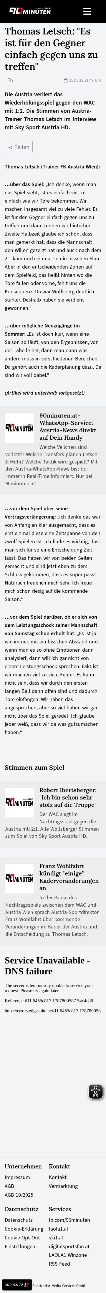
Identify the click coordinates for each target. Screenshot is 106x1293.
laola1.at (58, 1229)
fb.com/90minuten (69, 1220)
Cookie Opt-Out (22, 1238)
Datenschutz (19, 1220)
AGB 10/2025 (19, 1195)
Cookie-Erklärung (24, 1229)
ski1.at (56, 1238)
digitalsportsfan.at (69, 1246)
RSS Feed (59, 1264)
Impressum (17, 1177)
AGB (9, 1186)
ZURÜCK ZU (14, 1285)
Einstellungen (20, 1246)
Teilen (21, 147)
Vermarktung (63, 1186)
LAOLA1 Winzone (68, 1255)
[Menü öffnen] (87, 11)
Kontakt (58, 1177)
